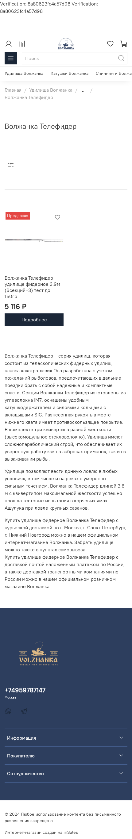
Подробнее (34, 319)
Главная (13, 90)
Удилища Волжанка (24, 73)
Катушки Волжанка (69, 73)
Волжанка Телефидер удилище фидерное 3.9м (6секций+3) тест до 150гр (32, 287)
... (84, 90)
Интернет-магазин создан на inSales (41, 832)
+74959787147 (25, 690)
